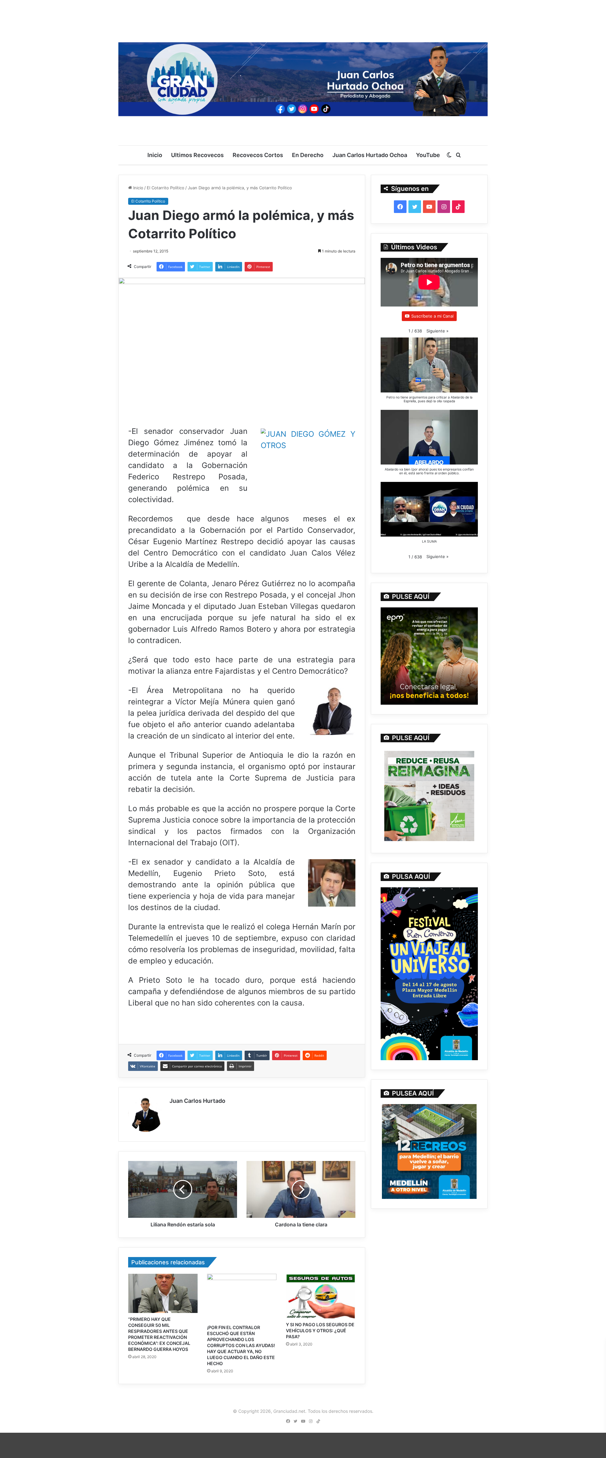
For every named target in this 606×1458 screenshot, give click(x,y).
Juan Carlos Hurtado (197, 1100)
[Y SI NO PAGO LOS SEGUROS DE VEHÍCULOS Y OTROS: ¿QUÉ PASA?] (320, 1296)
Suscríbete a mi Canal (432, 316)
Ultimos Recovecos (197, 155)
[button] (437, 331)
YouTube (428, 155)
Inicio (154, 155)
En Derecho (308, 155)
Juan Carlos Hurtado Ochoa (369, 155)
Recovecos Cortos (258, 155)
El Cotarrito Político (165, 187)
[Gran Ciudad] (303, 77)
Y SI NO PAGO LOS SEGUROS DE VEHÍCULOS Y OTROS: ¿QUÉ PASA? (320, 1330)
